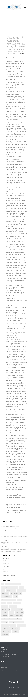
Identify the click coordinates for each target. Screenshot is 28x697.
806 (2, 532)
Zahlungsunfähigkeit (15, 628)
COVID (3, 590)
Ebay (14, 590)
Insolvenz (9, 603)
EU (11, 593)
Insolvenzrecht (13, 606)
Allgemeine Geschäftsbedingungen (9, 670)
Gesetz (15, 596)
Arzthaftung (4, 587)
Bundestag (15, 587)
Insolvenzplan (4, 606)
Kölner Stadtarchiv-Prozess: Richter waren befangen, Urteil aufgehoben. (14, 543)
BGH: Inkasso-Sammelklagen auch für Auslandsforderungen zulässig (14, 537)
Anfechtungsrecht (16, 583)
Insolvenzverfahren (6, 609)
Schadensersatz (19, 622)
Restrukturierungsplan (6, 618)
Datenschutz (4, 667)
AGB (3, 583)
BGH (10, 587)
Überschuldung (5, 634)
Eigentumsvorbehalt (22, 590)
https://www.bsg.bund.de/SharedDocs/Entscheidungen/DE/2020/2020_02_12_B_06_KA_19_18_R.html (16, 188)
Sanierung (12, 622)
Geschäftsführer (17, 593)
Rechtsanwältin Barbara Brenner (18, 694)
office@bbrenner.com (7, 560)
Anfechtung (8, 583)
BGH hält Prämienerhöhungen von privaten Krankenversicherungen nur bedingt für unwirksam (12, 527)
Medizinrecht (4, 612)
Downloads (4, 673)
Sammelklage (4, 622)
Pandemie (11, 612)
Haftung (19, 599)
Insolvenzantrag (17, 603)
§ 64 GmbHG (15, 631)
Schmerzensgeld (5, 625)
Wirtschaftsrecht (5, 628)
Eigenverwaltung (5, 593)
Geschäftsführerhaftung (7, 596)
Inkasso (3, 603)
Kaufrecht (14, 609)
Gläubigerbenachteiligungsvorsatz (8, 599)
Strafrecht (13, 625)
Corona (21, 587)
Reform (11, 615)
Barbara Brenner (12, 53)
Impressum (3, 664)
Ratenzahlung (4, 615)
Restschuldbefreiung (17, 618)
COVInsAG (9, 590)
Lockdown (20, 609)
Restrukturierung (18, 615)
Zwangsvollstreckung (6, 631)
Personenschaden (19, 612)
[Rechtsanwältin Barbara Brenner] (14, 7)
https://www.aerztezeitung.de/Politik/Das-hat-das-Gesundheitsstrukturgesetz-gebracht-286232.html (16, 334)
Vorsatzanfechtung (21, 625)
